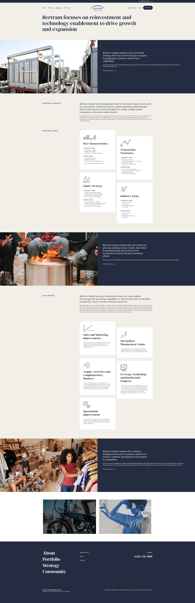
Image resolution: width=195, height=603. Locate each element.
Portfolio (50, 8)
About (44, 8)
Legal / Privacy (148, 590)
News (140, 8)
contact (148, 7)
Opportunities (132, 8)
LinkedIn (149, 552)
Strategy (58, 8)
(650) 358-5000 (143, 556)
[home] (97, 8)
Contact (82, 560)
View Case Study (108, 71)
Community (66, 8)
